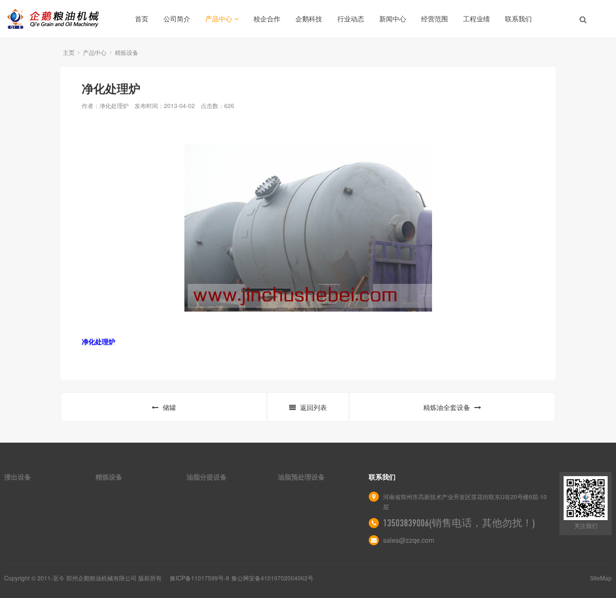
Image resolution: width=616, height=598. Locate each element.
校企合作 (267, 18)
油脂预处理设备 (301, 477)
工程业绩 (476, 18)
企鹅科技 (308, 18)
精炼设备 (126, 52)
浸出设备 (17, 477)
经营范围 (434, 18)
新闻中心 (392, 18)
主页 (69, 52)
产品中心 (218, 18)
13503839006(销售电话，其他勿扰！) (459, 523)
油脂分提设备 (206, 477)
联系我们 (518, 18)
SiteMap (601, 578)
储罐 (169, 407)
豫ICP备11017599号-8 (199, 578)
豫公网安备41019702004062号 (272, 578)
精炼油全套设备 (446, 407)
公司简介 (176, 18)
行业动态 (350, 18)
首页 (141, 18)
